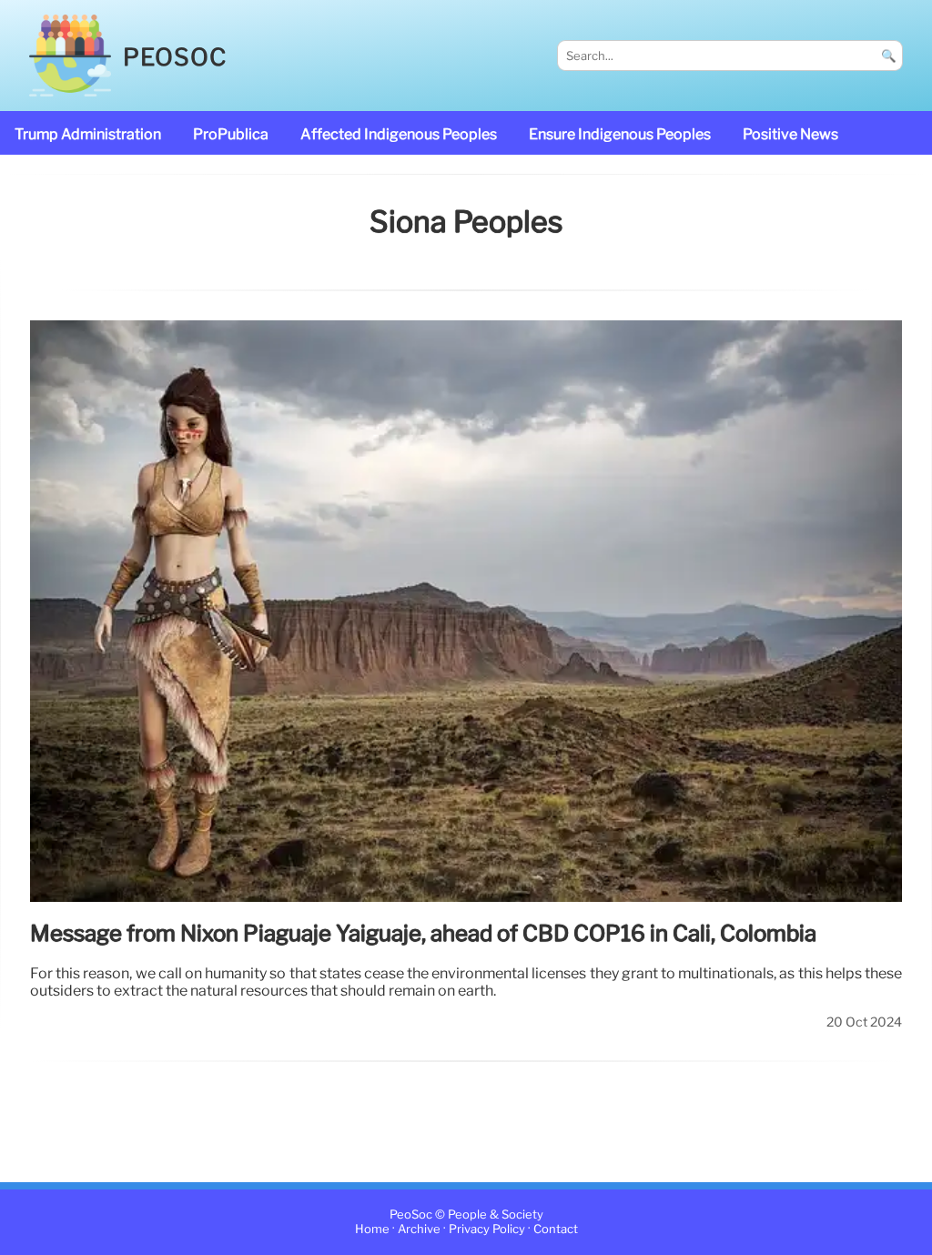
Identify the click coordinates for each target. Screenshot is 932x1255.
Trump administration (88, 134)
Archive (419, 1230)
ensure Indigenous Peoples (620, 134)
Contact (555, 1230)
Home (372, 1230)
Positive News (790, 134)
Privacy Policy (487, 1230)
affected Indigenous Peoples (398, 134)
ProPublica (230, 134)
